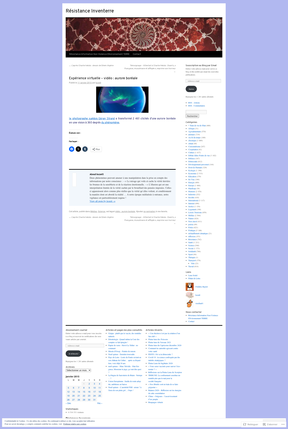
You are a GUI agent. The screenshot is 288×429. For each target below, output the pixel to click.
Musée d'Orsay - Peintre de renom (121, 351)
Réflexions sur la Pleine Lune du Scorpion (165, 372)
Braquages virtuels (155, 402)
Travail (191, 266)
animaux (191, 134)
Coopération (193, 149)
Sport (190, 254)
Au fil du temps (194, 137)
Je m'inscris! (73, 353)
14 (79, 391)
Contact (137, 54)
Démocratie (192, 161)
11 (99, 387)
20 (73, 395)
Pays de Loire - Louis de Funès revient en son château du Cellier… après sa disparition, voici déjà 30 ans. (124, 360)
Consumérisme (194, 146)
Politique (191, 230)
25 (99, 395)
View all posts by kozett (102, 201)
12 (68, 391)
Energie (191, 182)
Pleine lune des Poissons (158, 339)
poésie (190, 224)
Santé (190, 242)
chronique (192, 140)
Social (190, 248)
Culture (191, 152)
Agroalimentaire (194, 131)
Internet (191, 203)
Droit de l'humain (195, 167)
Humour (191, 191)
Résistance (192, 239)
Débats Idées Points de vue (199, 155)
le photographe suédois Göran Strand (92, 118)
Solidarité (192, 251)
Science (101, 211)
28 (79, 399)
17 (94, 391)
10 (94, 387)
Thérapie (191, 257)
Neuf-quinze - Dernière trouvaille (121, 354)
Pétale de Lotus (194, 278)
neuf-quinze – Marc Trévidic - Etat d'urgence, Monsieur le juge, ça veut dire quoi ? (124, 369)
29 (84, 399)
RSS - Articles (194, 102)
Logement (192, 209)
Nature (191, 218)
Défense (191, 158)
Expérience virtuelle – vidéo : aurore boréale (103, 78)
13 (73, 391)
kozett (98, 82)
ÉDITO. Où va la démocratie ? (160, 354)
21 (79, 395)
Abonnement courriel (76, 330)
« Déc (68, 403)
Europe (191, 185)
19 (68, 395)
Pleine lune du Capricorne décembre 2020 (164, 345)
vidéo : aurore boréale (125, 211)
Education (192, 176)
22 (84, 395)
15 (84, 391)
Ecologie (191, 170)
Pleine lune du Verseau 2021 (159, 342)
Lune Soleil (192, 275)
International (193, 200)
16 (89, 391)
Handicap (192, 188)
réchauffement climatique (198, 233)
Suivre (191, 89)
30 (89, 399)
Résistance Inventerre (90, 11)
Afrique (191, 128)
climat (190, 143)
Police (190, 227)
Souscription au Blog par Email (201, 65)
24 (94, 395)
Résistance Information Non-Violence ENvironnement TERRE (99, 54)
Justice (191, 206)
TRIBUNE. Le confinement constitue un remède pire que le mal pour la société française (164, 378)
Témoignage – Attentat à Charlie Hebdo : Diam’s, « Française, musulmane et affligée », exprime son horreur (150, 68)
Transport (192, 260)
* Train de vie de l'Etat (197, 125)
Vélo (192, 263)
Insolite (191, 197)
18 (99, 391)
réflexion (191, 236)
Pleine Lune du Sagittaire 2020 (160, 363)
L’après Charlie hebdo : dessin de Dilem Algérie (91, 65)
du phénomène (110, 122)
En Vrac (191, 179)
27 (73, 399)
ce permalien (149, 211)
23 (89, 395)
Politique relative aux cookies (74, 424)
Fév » (99, 403)
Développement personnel (198, 164)
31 (94, 399)
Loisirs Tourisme (195, 212)
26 (68, 399)
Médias (93, 211)
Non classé (192, 221)
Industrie (191, 194)
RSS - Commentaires (196, 105)
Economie (192, 173)
